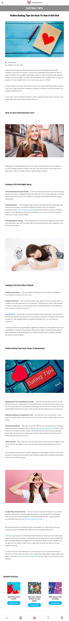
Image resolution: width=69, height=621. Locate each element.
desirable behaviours (45, 428)
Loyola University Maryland (25, 210)
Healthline (8, 536)
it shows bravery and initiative (34, 519)
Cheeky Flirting (10, 314)
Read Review (14, 603)
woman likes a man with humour (28, 556)
